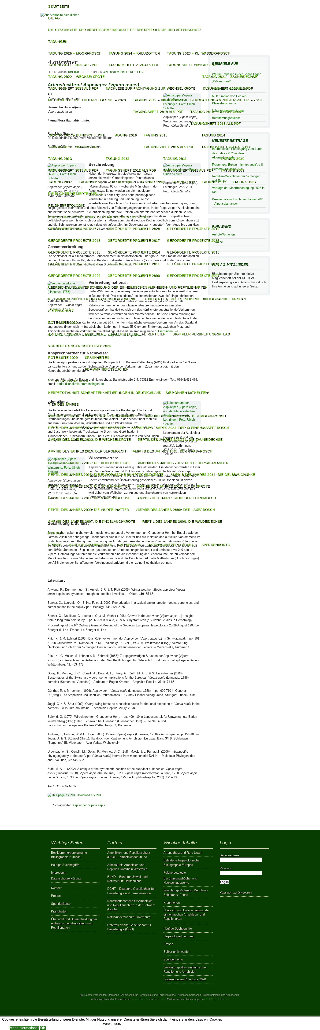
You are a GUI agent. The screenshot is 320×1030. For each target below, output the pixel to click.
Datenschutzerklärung (170, 545)
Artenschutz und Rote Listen (183, 852)
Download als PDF (89, 795)
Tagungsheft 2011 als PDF (188, 170)
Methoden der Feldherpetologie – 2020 (87, 100)
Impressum (129, 545)
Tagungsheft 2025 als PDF (73, 65)
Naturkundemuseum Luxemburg (128, 917)
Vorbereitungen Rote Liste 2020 (79, 346)
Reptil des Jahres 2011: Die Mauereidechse (89, 498)
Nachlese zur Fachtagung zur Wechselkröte (150, 88)
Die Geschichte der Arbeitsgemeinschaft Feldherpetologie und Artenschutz (125, 30)
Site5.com (159, 999)
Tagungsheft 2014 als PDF (226, 147)
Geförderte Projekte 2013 (193, 252)
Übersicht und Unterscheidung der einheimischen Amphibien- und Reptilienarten (127, 287)
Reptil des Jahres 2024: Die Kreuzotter (86, 428)
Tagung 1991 (183, 182)
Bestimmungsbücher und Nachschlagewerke (92, 299)
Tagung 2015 (155, 135)
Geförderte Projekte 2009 (74, 275)
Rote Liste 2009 (63, 357)
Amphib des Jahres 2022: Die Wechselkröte (89, 439)
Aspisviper (79, 805)
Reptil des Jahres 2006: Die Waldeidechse (182, 521)
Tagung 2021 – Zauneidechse (229, 76)
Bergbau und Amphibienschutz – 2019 (225, 100)
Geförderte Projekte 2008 (134, 275)
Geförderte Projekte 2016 (193, 240)
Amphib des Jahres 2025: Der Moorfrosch (185, 416)
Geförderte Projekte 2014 (134, 252)
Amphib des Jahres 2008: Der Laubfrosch (175, 509)
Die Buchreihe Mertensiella (75, 193)
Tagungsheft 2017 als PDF (73, 147)
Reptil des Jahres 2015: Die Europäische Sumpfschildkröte (106, 474)
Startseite (58, 6)
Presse (55, 545)
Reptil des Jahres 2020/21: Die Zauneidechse (180, 439)
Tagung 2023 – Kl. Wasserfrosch (198, 53)
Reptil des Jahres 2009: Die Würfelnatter (88, 509)
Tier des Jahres (63, 404)
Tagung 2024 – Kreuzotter (134, 53)
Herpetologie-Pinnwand (179, 936)
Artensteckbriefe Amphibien (76, 334)
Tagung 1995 (121, 182)
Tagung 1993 (152, 182)
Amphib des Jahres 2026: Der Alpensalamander (93, 416)
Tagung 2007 (60, 182)
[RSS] (264, 29)
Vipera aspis (96, 805)
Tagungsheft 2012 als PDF (131, 170)
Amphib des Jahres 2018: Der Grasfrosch (172, 451)
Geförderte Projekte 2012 (74, 264)
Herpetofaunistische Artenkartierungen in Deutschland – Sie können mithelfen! (128, 392)
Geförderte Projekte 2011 (134, 264)
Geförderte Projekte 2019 (193, 229)
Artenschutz (61, 311)
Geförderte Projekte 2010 (193, 264)
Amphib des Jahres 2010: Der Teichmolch (176, 498)
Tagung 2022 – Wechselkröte (76, 76)
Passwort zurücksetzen (236, 892)
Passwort (226, 868)
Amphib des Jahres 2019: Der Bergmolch (87, 451)
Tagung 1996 (90, 182)
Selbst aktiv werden (68, 381)
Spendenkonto (215, 545)
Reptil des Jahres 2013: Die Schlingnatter (89, 486)
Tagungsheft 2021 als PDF (227, 88)
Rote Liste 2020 (63, 322)
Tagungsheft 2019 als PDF (158, 112)
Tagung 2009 (232, 170)
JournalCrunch (139, 999)
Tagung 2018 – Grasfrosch (216, 112)
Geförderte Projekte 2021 (74, 229)
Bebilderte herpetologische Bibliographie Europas (194, 299)
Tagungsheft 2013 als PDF (73, 170)
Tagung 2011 (174, 158)
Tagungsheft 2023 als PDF (192, 65)
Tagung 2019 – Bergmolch (158, 100)
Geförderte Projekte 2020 (134, 229)
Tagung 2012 (117, 158)
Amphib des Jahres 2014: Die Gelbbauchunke (213, 474)
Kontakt (56, 533)
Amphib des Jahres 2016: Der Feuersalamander (183, 463)
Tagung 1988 (213, 182)
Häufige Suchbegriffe (90, 545)
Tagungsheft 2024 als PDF (133, 65)
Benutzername (229, 855)
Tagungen (57, 41)
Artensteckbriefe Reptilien (138, 334)
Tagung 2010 (232, 158)
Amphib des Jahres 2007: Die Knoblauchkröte (91, 521)
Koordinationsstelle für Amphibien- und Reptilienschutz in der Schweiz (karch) (131, 905)
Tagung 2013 (60, 158)
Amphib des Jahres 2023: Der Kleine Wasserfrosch (180, 428)
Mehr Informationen (24, 1028)
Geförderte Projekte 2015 (74, 252)
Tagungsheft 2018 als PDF (215, 123)
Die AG (54, 18)
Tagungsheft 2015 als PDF (169, 147)
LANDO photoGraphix (216, 999)
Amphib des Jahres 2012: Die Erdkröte (173, 486)
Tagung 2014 (213, 135)
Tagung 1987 (244, 182)
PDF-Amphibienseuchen (107, 369)
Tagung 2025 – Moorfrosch (74, 53)
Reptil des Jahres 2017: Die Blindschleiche (89, 463)
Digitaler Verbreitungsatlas (201, 334)
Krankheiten (97, 357)
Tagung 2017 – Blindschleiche (77, 135)
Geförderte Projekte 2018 (74, 240)
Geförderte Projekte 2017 (134, 240)
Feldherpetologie (66, 205)
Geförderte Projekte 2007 (193, 275)
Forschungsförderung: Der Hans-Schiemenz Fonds (99, 217)
